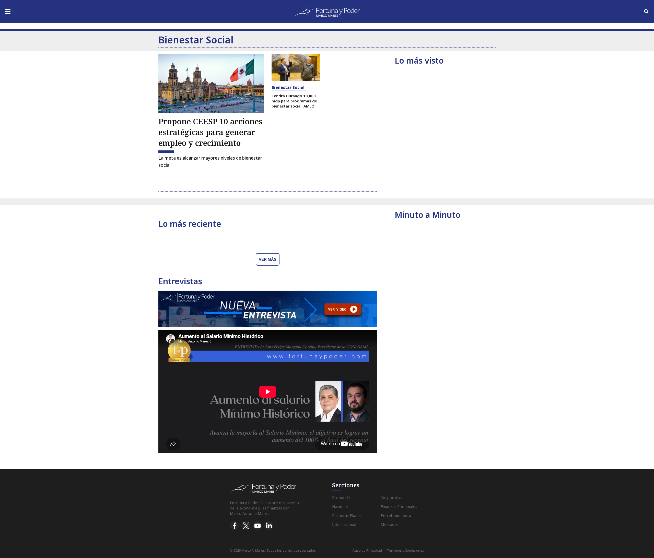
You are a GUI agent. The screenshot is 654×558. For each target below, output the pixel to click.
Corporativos (392, 497)
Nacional (340, 506)
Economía (341, 497)
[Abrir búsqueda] (646, 11)
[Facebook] (234, 525)
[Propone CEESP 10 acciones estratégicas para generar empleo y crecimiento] (211, 83)
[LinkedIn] (268, 525)
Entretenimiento (396, 515)
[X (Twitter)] (245, 525)
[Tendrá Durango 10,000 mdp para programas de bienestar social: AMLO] (296, 67)
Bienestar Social (288, 87)
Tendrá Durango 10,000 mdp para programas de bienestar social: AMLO (294, 101)
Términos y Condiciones (405, 550)
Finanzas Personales (399, 506)
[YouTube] (257, 525)
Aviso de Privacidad (367, 550)
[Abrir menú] (8, 11)
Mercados (390, 524)
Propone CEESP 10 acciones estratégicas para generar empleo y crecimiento (210, 132)
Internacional (344, 524)
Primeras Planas (346, 515)
